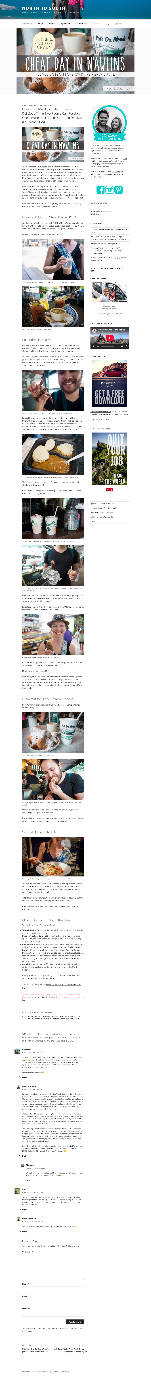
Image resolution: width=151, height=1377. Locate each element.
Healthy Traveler (34, 1013)
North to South (44, 8)
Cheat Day (53, 1016)
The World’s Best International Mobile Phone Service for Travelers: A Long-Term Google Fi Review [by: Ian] (107, 250)
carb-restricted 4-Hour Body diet (68, 198)
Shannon (26, 1050)
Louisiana (49, 1013)
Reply (24, 1077)
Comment (27, 1252)
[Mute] (122, 346)
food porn (64, 1016)
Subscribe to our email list (100, 412)
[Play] (93, 346)
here (24, 1000)
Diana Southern (44, 106)
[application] (109, 338)
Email (25, 1296)
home (125, 158)
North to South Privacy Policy (101, 512)
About (40, 24)
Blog (107, 24)
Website (26, 1308)
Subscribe (118, 24)
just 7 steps (116, 171)
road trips (30, 1018)
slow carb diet (44, 1018)
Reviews (96, 24)
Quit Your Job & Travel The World (74, 24)
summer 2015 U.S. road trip (46, 997)
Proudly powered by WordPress (57, 1372)
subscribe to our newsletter (100, 174)
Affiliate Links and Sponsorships (102, 517)
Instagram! (118, 314)
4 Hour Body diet (33, 1016)
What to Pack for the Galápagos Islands (105, 244)
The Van (52, 24)
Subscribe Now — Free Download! (103, 508)
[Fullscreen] (126, 346)
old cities (75, 1016)
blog (45, 1016)
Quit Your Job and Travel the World (103, 504)
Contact (93, 521)
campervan (106, 161)
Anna (24, 1189)
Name (25, 1284)
